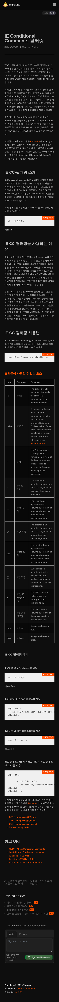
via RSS (18, 992)
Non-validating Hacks (19, 827)
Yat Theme (29, 988)
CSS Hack (35, 141)
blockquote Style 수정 (17, 909)
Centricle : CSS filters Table (22, 859)
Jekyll (19, 988)
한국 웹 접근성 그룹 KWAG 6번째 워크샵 (27, 913)
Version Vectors (38, 443)
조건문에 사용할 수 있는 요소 (23, 373)
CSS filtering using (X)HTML (22, 820)
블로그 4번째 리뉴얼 (17, 906)
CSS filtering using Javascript (23, 824)
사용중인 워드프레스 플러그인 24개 (16, 882)
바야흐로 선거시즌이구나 (19, 902)
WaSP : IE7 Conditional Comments (25, 862)
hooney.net (14, 5)
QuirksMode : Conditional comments (26, 852)
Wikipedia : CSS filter (19, 856)
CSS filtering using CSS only (22, 817)
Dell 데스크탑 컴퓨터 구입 (40, 882)
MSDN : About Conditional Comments (27, 849)
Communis (33, 803)
